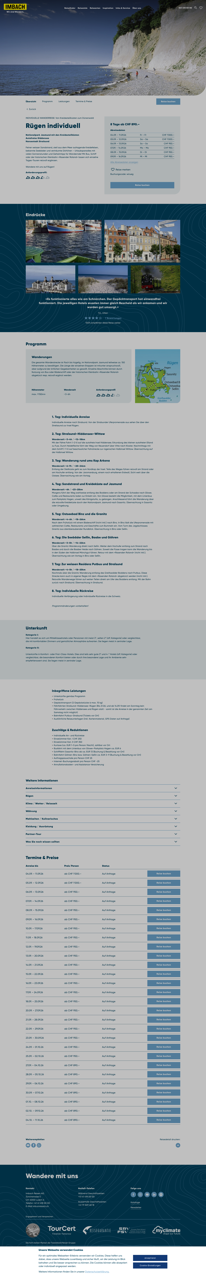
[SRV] (131, 1230)
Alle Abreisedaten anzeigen (124, 162)
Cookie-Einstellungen (150, 1265)
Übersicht (31, 101)
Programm (47, 101)
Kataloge (135, 1202)
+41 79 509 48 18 (86, 1205)
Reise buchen (168, 101)
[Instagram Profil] (140, 1194)
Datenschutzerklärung (97, 1271)
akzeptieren (150, 1258)
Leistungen (64, 101)
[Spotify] (161, 1194)
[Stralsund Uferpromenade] (142, 241)
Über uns (137, 8)
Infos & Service (123, 8)
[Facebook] (33, 1145)
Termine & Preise (84, 101)
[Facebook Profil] (133, 1194)
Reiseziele (83, 8)
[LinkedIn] (154, 1194)
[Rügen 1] (157, 376)
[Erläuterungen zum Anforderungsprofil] (64, 177)
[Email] (28, 1145)
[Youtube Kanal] (147, 1194)
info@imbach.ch (41, 1206)
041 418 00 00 (185, 8)
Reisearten (95, 8)
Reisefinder (69, 8)
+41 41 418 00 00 (42, 1203)
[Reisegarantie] (97, 1230)
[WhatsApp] (39, 1145)
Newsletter (136, 1207)
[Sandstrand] (103, 279)
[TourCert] (62, 1230)
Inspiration (108, 8)
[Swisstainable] (33, 1230)
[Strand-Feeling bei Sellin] (50, 279)
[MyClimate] (166, 1230)
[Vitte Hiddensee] (64, 241)
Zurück (32, 109)
